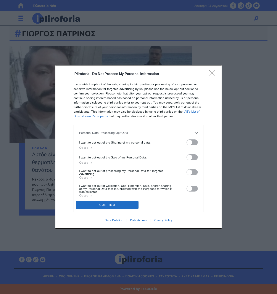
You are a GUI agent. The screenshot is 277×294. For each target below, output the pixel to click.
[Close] (213, 74)
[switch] (192, 142)
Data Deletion (114, 220)
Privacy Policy (163, 220)
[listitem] (138, 133)
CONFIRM (107, 204)
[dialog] (138, 147)
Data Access (138, 220)
